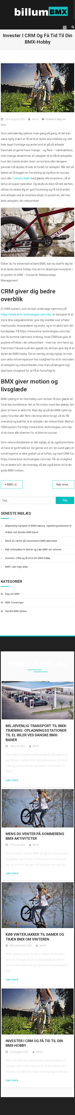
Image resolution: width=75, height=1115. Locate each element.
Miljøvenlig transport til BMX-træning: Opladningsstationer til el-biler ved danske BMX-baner (38, 529)
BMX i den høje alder (15, 484)
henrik (35, 119)
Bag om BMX (12, 594)
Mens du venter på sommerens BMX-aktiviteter (31, 541)
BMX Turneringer (14, 602)
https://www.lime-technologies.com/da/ (26, 314)
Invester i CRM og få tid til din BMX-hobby (27, 558)
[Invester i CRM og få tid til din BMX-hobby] (38, 1011)
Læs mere (12, 780)
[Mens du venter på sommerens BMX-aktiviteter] (38, 808)
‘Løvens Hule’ (21, 178)
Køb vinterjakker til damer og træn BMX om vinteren (65, 484)
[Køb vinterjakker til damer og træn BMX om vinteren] (38, 905)
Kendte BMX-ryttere (16, 611)
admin (36, 746)
